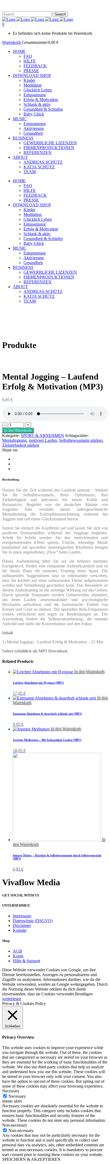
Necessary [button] (10, 1091)
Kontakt (19, 930)
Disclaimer (22, 925)
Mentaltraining (14, 440)
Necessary (17, 1096)
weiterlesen (11, 998)
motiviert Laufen (43, 440)
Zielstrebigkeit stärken (20, 445)
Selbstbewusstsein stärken (81, 440)
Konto (18, 956)
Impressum (22, 916)
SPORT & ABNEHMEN (42, 435)
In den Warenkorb (18, 430)
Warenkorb (12, 42)
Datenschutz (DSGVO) (33, 920)
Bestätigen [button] (84, 994)
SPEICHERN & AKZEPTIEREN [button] (31, 1159)
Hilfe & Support (26, 960)
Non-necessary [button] (14, 1125)
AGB (17, 951)
